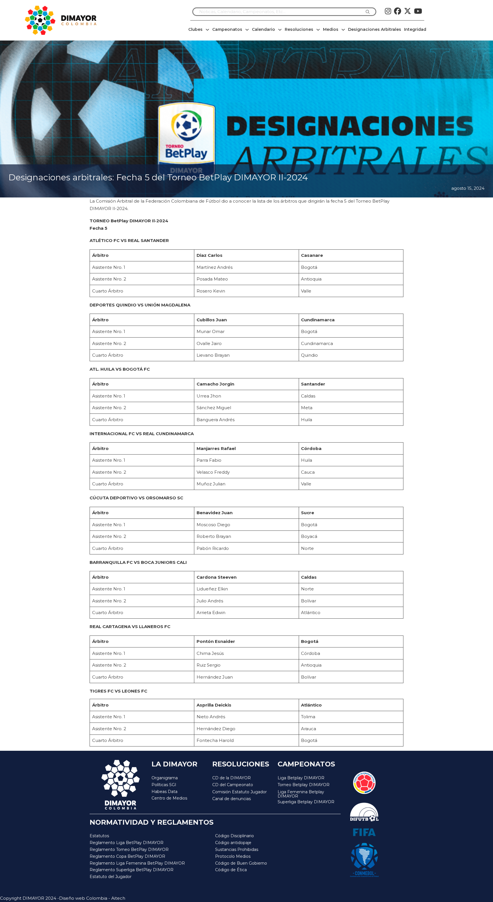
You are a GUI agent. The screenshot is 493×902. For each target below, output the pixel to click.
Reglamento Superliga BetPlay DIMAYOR (131, 869)
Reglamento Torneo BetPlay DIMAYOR (129, 849)
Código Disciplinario (234, 835)
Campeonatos (227, 29)
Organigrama (164, 777)
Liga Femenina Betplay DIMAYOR (301, 794)
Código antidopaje (233, 842)
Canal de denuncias (231, 798)
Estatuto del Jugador (111, 876)
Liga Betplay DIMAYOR (301, 777)
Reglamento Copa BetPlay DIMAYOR (127, 856)
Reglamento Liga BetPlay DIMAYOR (126, 842)
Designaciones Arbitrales (374, 29)
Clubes (195, 29)
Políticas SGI (163, 784)
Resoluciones (299, 29)
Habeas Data (164, 791)
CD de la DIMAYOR (231, 777)
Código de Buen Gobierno (241, 863)
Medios (330, 29)
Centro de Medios (169, 798)
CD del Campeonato (232, 784)
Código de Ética (231, 869)
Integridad (415, 29)
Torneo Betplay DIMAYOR (304, 784)
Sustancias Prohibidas (236, 849)
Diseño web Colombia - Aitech (92, 898)
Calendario (263, 29)
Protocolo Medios (232, 856)
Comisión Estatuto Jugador (239, 792)
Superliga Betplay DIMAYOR (306, 802)
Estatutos (99, 835)
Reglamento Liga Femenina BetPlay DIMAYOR (137, 863)
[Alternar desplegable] (207, 30)
